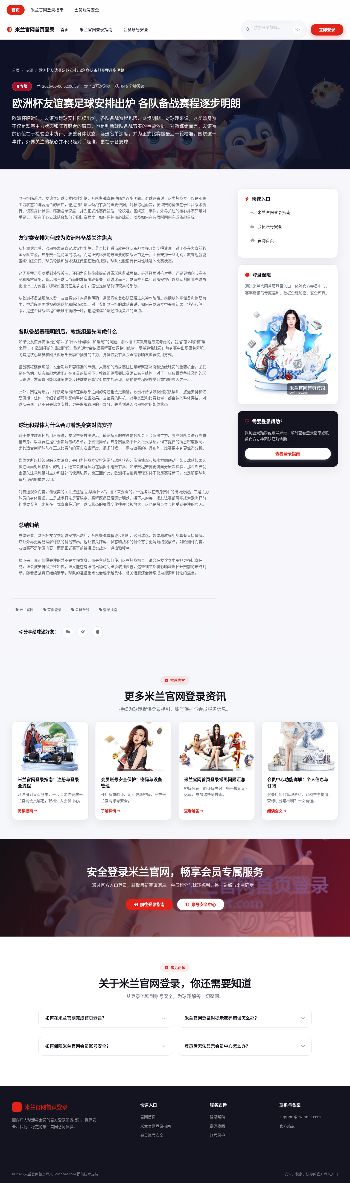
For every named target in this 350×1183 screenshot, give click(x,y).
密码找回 (217, 1126)
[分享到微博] (82, 631)
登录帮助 (217, 1116)
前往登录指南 (152, 904)
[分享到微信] (67, 631)
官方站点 (287, 1126)
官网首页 (266, 240)
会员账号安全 (86, 10)
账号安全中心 (203, 904)
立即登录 (327, 29)
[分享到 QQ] (97, 631)
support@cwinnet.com (300, 1116)
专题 (29, 70)
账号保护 (217, 1135)
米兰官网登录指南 (47, 10)
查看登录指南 (287, 453)
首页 (15, 10)
